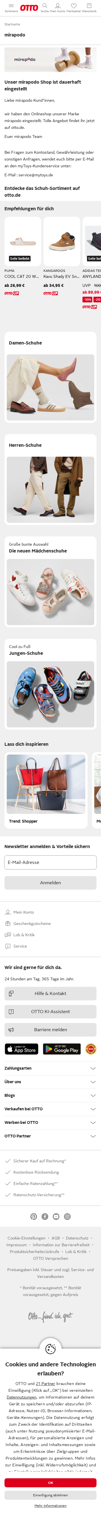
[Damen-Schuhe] (50, 377)
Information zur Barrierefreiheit (61, 1245)
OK (50, 1483)
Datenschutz (77, 1238)
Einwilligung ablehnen (50, 1495)
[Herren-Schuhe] (50, 479)
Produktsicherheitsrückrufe (34, 1251)
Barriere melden (50, 1029)
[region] (50, 1432)
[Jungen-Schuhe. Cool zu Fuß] (50, 684)
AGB (56, 1238)
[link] (91, 1049)
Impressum (16, 1245)
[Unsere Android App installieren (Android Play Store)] (62, 1049)
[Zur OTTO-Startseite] (29, 8)
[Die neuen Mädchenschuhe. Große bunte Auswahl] (50, 581)
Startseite (12, 24)
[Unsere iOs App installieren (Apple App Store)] (21, 1049)
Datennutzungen (21, 1397)
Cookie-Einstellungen (26, 1238)
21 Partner (45, 1383)
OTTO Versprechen (50, 1258)
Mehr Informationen (50, 1506)
